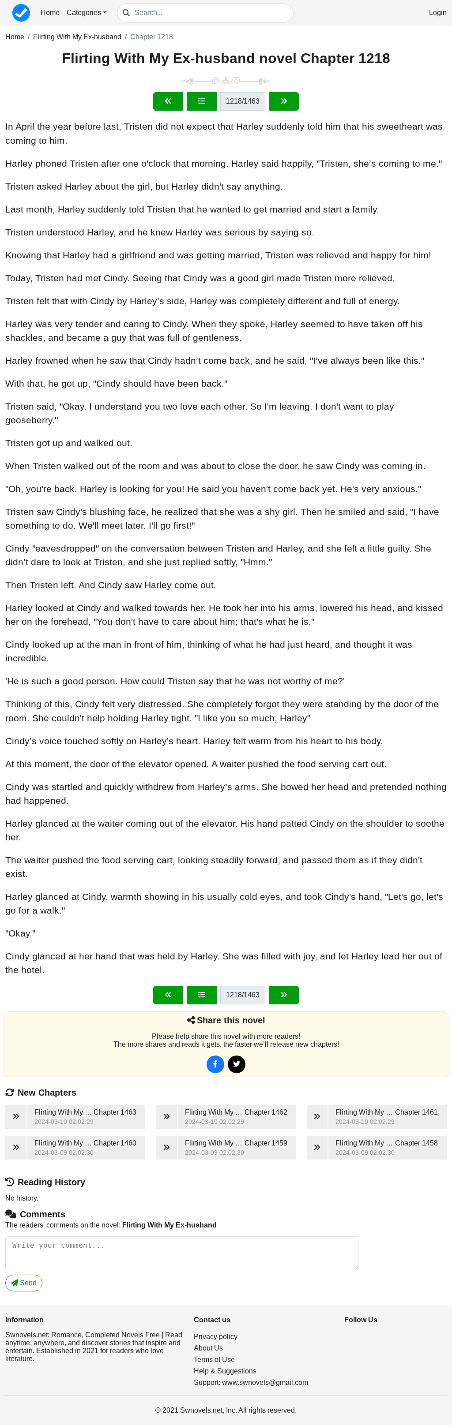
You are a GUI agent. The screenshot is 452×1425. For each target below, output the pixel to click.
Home (50, 12)
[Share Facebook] (215, 1064)
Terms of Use (214, 1359)
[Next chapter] (284, 101)
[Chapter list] (202, 101)
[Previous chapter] (168, 101)
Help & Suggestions (225, 1371)
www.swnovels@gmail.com (265, 1382)
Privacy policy (215, 1336)
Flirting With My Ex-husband (77, 37)
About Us (208, 1348)
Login (438, 12)
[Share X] (236, 1064)
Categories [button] (84, 12)
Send (27, 1283)
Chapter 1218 (151, 37)
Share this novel (231, 1020)
